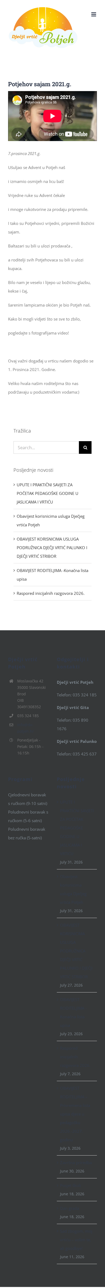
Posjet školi (70, 1185)
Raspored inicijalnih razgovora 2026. (51, 593)
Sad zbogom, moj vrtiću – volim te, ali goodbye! (76, 1239)
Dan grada (69, 1208)
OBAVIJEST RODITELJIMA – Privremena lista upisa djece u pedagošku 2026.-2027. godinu (75, 1113)
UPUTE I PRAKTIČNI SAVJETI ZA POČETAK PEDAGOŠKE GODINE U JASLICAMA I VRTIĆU (47, 493)
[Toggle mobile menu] (94, 14)
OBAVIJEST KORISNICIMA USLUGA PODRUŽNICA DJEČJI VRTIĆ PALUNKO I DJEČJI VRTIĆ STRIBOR (52, 547)
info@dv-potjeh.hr (25, 728)
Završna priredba (76, 1162)
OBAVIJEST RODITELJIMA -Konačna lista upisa (73, 1012)
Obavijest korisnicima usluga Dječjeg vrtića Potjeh (73, 889)
